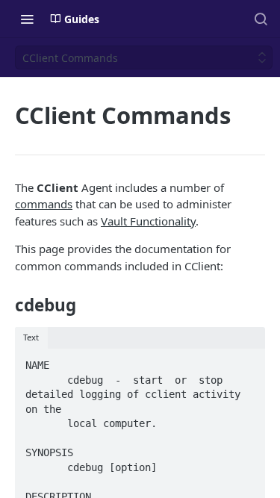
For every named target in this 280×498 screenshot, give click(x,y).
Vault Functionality (148, 221)
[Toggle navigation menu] (27, 19)
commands (43, 203)
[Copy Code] (246, 360)
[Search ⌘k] (261, 19)
